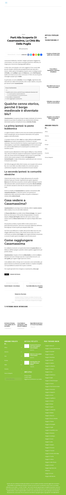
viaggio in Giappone (50, 392)
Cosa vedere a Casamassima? (13, 97)
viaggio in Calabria (49, 363)
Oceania (47, 153)
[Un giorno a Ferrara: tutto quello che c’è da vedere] (10, 315)
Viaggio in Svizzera (49, 447)
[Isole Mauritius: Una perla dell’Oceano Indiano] (26, 362)
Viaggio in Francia (49, 383)
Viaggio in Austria (49, 354)
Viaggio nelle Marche (50, 476)
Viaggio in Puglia (15, 274)
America (47, 136)
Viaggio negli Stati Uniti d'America (50, 469)
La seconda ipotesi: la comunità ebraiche (18, 95)
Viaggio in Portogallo (50, 424)
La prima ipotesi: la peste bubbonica (17, 93)
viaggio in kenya (49, 404)
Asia (46, 140)
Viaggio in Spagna (49, 444)
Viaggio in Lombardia (50, 409)
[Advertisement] (33, 18)
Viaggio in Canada (49, 369)
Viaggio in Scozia (49, 439)
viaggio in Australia (49, 351)
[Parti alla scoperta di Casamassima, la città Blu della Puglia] (23, 48)
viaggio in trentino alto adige (52, 453)
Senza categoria (49, 157)
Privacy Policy (27, 375)
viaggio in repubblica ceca (51, 430)
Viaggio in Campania (50, 366)
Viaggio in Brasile (49, 360)
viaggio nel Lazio (49, 473)
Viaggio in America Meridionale (52, 348)
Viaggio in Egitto (49, 377)
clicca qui (35, 269)
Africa (46, 131)
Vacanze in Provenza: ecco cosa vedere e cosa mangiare (35, 346)
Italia (23, 34)
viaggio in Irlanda (49, 401)
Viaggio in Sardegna (50, 436)
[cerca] (59, 3)
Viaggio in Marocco (49, 415)
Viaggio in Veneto (49, 465)
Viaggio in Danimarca (50, 375)
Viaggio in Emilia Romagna (51, 380)
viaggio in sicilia (49, 442)
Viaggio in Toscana (49, 450)
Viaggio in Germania (50, 389)
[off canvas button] (6, 3)
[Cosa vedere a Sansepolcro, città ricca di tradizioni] (23, 315)
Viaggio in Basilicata (50, 357)
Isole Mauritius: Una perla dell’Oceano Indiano (35, 363)
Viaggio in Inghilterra (50, 398)
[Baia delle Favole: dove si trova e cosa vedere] (36, 315)
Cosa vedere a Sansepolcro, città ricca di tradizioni (22, 324)
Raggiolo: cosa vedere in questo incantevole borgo (53, 118)
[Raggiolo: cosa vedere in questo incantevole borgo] (53, 112)
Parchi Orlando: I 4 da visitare (12, 286)
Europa (46, 144)
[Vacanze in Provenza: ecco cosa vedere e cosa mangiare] (26, 346)
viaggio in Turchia (49, 456)
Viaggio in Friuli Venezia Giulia (52, 386)
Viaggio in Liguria (49, 407)
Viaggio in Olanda (49, 421)
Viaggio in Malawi (49, 412)
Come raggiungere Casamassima (14, 98)
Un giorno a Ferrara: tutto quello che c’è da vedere (9, 324)
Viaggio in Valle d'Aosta (50, 462)
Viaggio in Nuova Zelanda (51, 418)
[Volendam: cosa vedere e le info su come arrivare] (53, 96)
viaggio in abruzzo (49, 345)
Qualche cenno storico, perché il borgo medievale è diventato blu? (22, 92)
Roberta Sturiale (11, 54)
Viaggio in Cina (48, 372)
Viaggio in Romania (49, 433)
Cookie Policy (27, 377)
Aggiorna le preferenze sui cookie (33, 379)
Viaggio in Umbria (49, 459)
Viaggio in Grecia (49, 395)
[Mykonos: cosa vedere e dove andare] (26, 355)
